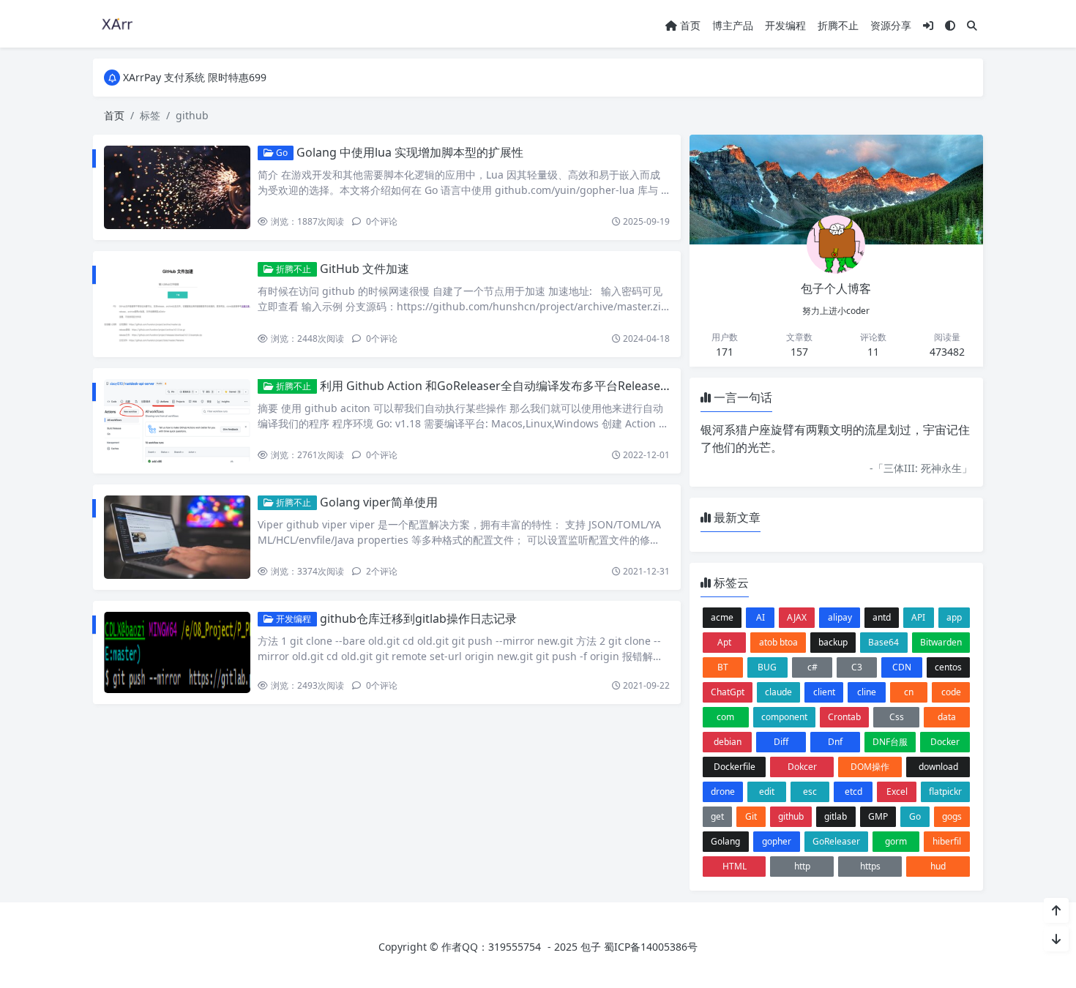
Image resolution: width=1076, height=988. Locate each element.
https (870, 866)
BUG (767, 667)
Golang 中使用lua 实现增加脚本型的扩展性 (409, 152)
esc (810, 791)
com (725, 717)
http (802, 866)
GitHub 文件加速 (364, 269)
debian (727, 742)
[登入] (928, 25)
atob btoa (778, 642)
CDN (901, 667)
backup (833, 642)
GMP (878, 816)
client (824, 692)
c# (812, 667)
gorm (896, 841)
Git (751, 816)
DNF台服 (890, 742)
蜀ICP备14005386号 (651, 947)
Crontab (844, 717)
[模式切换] (950, 25)
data (947, 717)
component (784, 717)
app (954, 617)
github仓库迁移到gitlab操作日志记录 (418, 618)
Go (281, 152)
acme (722, 617)
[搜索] (972, 25)
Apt (724, 642)
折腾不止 (838, 25)
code (951, 692)
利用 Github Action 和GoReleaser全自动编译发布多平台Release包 (496, 386)
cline (866, 692)
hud (938, 866)
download (938, 766)
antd (882, 617)
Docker (945, 742)
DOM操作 (870, 766)
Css (896, 717)
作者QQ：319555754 (491, 947)
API (918, 617)
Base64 (883, 642)
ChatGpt (727, 692)
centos (948, 667)
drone (723, 791)
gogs (952, 816)
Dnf (835, 742)
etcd (853, 791)
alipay (840, 617)
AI (760, 617)
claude (778, 692)
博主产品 (732, 25)
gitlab (835, 816)
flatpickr (945, 791)
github (791, 816)
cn (909, 692)
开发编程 (785, 25)
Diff (781, 742)
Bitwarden (941, 642)
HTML (734, 866)
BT (722, 667)
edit (766, 791)
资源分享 (890, 25)
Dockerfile (734, 766)
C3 (856, 667)
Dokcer (802, 766)
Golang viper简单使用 (379, 502)
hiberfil (947, 841)
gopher (776, 841)
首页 (688, 25)
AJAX (797, 617)
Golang (725, 841)
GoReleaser (836, 841)
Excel (897, 791)
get (717, 816)
